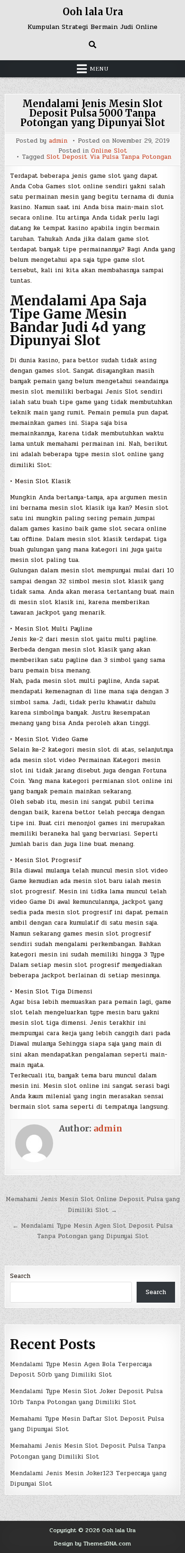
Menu (99, 69)
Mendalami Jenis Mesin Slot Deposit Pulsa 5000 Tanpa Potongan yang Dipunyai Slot (92, 113)
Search (20, 1276)
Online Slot (109, 151)
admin (58, 141)
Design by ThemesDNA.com (92, 1543)
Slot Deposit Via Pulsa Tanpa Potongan (108, 157)
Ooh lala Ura (93, 12)
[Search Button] (92, 44)
